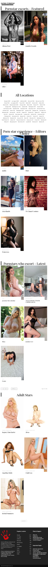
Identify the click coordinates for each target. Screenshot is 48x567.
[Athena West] (12, 28)
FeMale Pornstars (6, 430)
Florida (4, 168)
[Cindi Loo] (35, 454)
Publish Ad (35, 536)
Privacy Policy (36, 550)
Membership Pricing (37, 537)
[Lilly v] (12, 68)
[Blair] (35, 152)
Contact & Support (37, 540)
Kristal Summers (8, 513)
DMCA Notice (36, 556)
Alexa (27, 432)
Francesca (5, 252)
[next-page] (16, 389)
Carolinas (4, 209)
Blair (27, 171)
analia (4, 171)
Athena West (6, 46)
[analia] (12, 152)
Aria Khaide (6, 211)
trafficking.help (4, 553)
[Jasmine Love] (35, 323)
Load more (24, 520)
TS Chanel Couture (32, 211)
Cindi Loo (29, 473)
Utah (3, 298)
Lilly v (4, 87)
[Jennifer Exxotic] (35, 28)
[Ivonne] (12, 363)
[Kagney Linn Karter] (12, 414)
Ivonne (4, 381)
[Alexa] (35, 414)
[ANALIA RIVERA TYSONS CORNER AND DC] (35, 282)
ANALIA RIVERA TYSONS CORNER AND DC (33, 301)
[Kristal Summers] (12, 495)
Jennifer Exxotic (31, 46)
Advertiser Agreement (38, 548)
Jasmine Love (29, 341)
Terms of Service (37, 551)
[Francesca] (12, 234)
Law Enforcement (37, 558)
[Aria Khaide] (12, 193)
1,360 (13, 388)
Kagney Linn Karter (8, 432)
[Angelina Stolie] (12, 454)
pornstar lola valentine (8, 301)
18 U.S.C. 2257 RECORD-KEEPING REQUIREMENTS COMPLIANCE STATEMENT (40, 554)
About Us (35, 534)
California (28, 209)
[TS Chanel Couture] (35, 193)
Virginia (27, 339)
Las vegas (4, 84)
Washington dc (29, 298)
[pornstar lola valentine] (12, 282)
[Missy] (12, 323)
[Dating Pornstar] (7, 4)
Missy (3, 341)
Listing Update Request (38, 538)
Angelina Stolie (7, 473)
